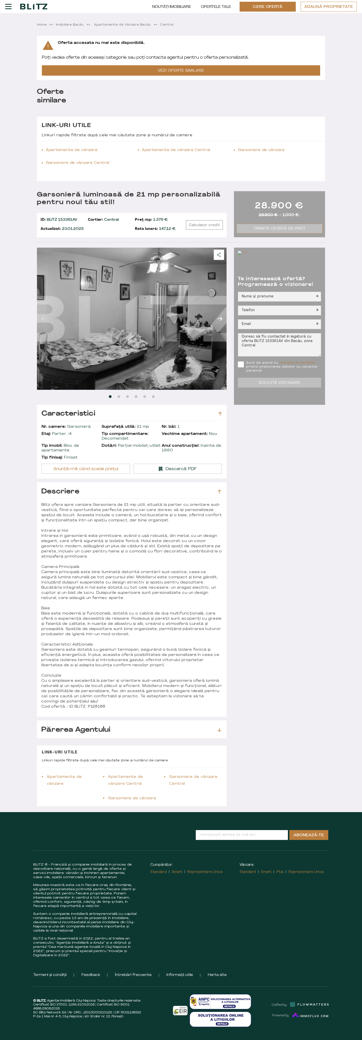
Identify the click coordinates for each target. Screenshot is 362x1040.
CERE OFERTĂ (268, 7)
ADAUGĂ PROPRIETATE (328, 7)
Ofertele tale (216, 7)
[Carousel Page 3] (127, 396)
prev (43, 318)
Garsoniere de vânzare (261, 150)
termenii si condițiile (297, 362)
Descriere (60, 491)
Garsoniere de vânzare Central (77, 163)
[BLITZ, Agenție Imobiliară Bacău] (33, 6)
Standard (158, 872)
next (220, 318)
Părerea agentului (76, 730)
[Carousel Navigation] (132, 318)
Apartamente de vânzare (72, 150)
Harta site (217, 975)
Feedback (91, 975)
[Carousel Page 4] (136, 396)
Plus (280, 872)
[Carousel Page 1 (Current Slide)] (110, 396)
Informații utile (179, 975)
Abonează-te (309, 835)
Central (103, 220)
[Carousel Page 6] (153, 396)
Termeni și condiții (50, 975)
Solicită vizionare (280, 383)
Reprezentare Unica (205, 872)
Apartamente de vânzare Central (176, 150)
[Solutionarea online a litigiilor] (220, 1019)
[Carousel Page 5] (144, 396)
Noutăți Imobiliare (171, 7)
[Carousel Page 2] (118, 396)
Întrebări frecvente (133, 975)
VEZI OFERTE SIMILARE (181, 71)
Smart (177, 872)
